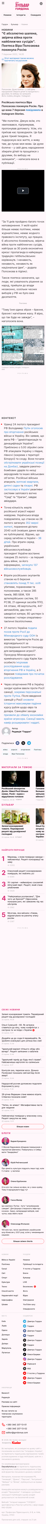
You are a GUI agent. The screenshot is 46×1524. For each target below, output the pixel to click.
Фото (25, 1291)
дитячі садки (12, 485)
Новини (7, 15)
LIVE (25, 1282)
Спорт (4, 1277)
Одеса (4, 1330)
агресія (14, 750)
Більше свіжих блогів (22, 1241)
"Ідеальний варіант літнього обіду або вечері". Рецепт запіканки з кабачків (21, 1050)
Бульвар (14, 24)
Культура (6, 1282)
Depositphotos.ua (9, 1466)
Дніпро (5, 1343)
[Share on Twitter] (23, 743)
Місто (4, 1316)
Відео (25, 1295)
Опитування (28, 1300)
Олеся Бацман (33, 1354)
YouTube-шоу (29, 1304)
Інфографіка (7, 1300)
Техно (4, 1286)
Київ (4, 1321)
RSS (29, 1368)
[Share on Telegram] (29, 743)
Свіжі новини (11, 1009)
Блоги (6, 1133)
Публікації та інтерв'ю (33, 1264)
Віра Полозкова (18, 754)
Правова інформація (11, 1406)
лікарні (28, 485)
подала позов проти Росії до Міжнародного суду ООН (20, 631)
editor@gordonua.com (17, 1432)
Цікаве (5, 1304)
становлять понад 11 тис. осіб (22, 583)
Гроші (4, 1269)
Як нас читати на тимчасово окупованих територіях (12, 1414)
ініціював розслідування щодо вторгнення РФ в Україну (19, 666)
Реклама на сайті (9, 1402)
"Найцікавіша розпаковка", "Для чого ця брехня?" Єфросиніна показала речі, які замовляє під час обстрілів (25, 900)
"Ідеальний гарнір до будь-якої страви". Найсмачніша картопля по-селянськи (22, 1060)
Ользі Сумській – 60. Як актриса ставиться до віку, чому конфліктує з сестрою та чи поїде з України (20, 1027)
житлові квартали (27, 481)
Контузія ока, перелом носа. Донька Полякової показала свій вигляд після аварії (21, 1073)
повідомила (33, 110)
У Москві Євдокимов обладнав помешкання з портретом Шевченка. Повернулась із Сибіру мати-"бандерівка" (22, 1149)
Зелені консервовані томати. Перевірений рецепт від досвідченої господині (14, 830)
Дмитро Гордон (34, 1321)
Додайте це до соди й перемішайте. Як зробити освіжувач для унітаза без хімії (22, 1039)
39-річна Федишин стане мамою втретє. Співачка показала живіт (22, 1095)
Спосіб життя (8, 1291)
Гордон (5, 24)
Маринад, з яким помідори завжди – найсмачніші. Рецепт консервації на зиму (26, 859)
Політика (37, 750)
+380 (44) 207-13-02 (16, 1428)
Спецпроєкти (29, 1309)
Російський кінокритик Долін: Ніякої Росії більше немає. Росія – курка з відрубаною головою (15, 792)
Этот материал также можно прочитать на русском (19, 59)
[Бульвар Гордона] (22, 6)
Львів (4, 1326)
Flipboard (31, 1364)
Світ (3, 1273)
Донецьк (6, 1335)
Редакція (6, 1397)
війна (5, 750)
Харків (5, 1339)
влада (5, 754)
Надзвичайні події (10, 1295)
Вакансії (5, 1393)
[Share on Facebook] (17, 743)
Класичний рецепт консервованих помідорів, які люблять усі (25, 872)
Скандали (36, 15)
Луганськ (6, 1352)
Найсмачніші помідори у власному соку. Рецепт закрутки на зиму (22, 1117)
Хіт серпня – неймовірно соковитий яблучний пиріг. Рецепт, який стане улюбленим (25, 885)
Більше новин (23, 1126)
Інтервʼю (21, 15)
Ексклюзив (28, 1286)
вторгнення (25, 750)
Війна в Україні (8, 1260)
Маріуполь (6, 1348)
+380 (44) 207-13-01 (16, 1424)
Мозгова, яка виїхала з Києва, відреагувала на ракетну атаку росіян (23, 915)
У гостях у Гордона (31, 1269)
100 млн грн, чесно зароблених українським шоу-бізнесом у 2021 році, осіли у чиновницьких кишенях (23, 1232)
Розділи (26, 1254)
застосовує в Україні (17, 489)
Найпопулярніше (13, 850)
